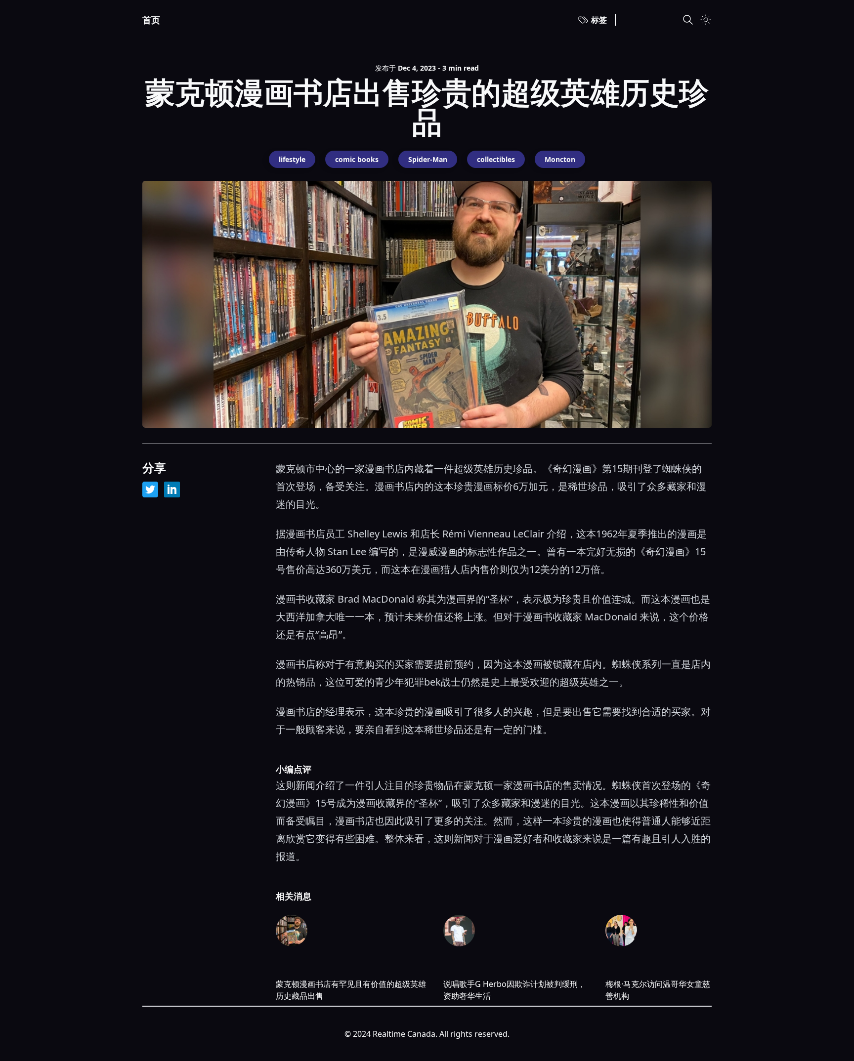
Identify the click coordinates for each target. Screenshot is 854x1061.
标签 (599, 19)
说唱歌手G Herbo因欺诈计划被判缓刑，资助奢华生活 (514, 990)
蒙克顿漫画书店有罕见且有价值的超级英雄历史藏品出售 (351, 990)
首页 (151, 20)
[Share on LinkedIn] (172, 489)
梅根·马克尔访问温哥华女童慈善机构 (657, 990)
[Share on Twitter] (150, 489)
